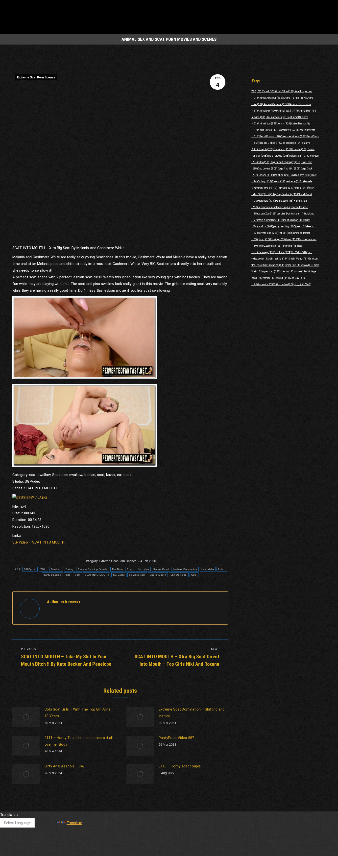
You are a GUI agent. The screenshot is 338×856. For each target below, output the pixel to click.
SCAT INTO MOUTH (97, 574)
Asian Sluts (268, 130)
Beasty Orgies (271, 143)
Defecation (298, 155)
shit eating (279, 258)
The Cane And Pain (136, 817)
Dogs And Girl (288, 168)
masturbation (294, 220)
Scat (77, 574)
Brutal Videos (278, 155)
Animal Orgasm (277, 104)
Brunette (299, 149)
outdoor (265, 226)
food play (143, 569)
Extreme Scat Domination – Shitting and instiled (191, 712)
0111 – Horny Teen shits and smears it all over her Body (79, 741)
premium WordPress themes (146, 849)
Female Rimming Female (92, 569)
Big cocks (293, 143)
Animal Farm (294, 97)
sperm (287, 271)
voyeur (283, 278)
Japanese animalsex (273, 207)
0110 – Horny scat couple (180, 766)
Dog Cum (279, 162)
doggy (295, 162)
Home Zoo (284, 200)
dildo (264, 162)
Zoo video (285, 284)
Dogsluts (281, 175)
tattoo (301, 271)
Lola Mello (207, 569)
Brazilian (56, 569)
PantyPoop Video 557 (176, 738)
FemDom (117, 569)
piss (68, 574)
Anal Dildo (285, 91)
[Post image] (26, 717)
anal (270, 91)
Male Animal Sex (270, 220)
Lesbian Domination (185, 569)
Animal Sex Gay (278, 117)
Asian (284, 123)
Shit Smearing (274, 265)
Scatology (266, 252)
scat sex (283, 252)
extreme (295, 181)
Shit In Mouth (158, 574)
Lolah (221, 569)
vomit (269, 278)
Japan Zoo (267, 213)
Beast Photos (270, 136)
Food (130, 569)
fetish (301, 188)
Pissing (278, 239)
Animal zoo (267, 123)
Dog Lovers (267, 168)
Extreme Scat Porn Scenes (36, 77)
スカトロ (302, 284)
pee (301, 226)
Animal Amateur (270, 97)
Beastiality (288, 130)
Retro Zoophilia (270, 245)
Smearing (294, 265)
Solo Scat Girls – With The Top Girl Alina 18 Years (77, 712)
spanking (271, 271)
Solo (194, 574)
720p (43, 569)
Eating (69, 569)
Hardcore (266, 200)
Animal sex (287, 110)
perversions (268, 233)
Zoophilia (267, 284)
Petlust (285, 233)
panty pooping (52, 574)
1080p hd (30, 569)
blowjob (266, 149)
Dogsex (265, 175)
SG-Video (119, 574)
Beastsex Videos (293, 136)
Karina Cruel (161, 569)
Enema (279, 181)
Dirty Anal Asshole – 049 (65, 766)
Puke (292, 239)
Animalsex (267, 110)
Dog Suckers (300, 175)
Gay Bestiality (288, 194)
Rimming (290, 245)
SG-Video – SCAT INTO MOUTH (38, 542)
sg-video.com (137, 574)
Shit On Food (178, 574)
